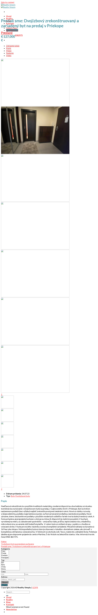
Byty (13, 496)
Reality (9, 599)
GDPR (35, 587)
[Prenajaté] (5, 558)
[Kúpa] (5, 551)
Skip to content (7, 2)
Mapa (8, 50)
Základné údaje (12, 46)
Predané (7, 33)
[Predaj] (5, 553)
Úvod (8, 16)
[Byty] (10, 565)
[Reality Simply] (8, 5)
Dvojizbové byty (22, 496)
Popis (8, 48)
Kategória (5, 549)
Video (8, 55)
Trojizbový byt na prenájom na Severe (17, 544)
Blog (8, 602)
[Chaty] (10, 567)
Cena (3, 571)
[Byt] (10, 562)
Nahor (4, 541)
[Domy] (10, 569)
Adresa (4, 577)
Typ (2, 560)
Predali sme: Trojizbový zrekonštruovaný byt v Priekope (25, 546)
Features (10, 53)
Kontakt (10, 604)
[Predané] (5, 555)
